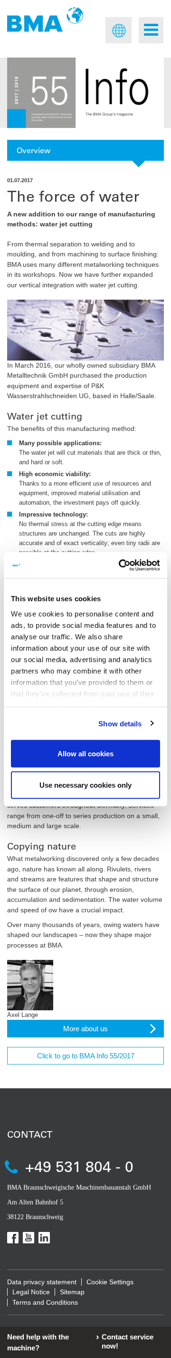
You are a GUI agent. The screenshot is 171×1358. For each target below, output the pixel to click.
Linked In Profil (44, 1237)
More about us (85, 1029)
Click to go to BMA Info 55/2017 (85, 1056)
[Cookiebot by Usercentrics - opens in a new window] (120, 565)
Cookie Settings (109, 1282)
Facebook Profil (13, 1237)
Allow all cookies (85, 754)
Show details (120, 723)
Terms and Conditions (45, 1302)
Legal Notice (31, 1292)
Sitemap (72, 1292)
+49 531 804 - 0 (79, 1166)
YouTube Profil (28, 1237)
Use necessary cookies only (85, 785)
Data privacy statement (41, 1282)
